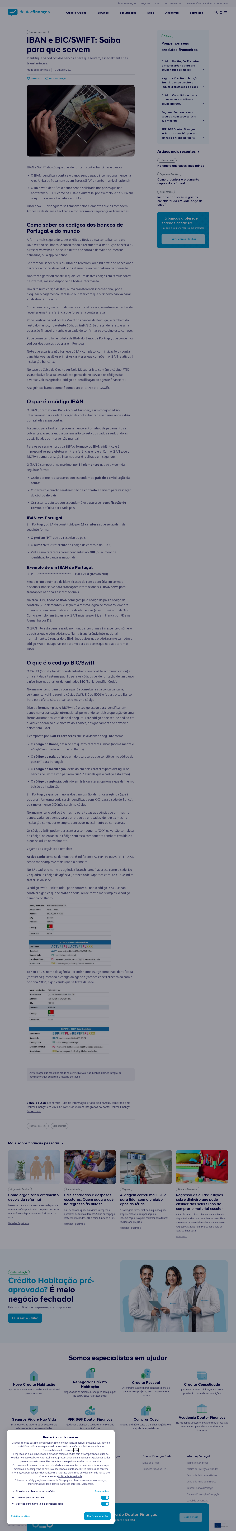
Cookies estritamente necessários (35, 1491)
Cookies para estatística (30, 1497)
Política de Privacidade (70, 1476)
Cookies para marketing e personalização (39, 1503)
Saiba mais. (88, 1483)
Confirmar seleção (97, 1516)
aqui (76, 1450)
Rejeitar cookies (20, 1516)
